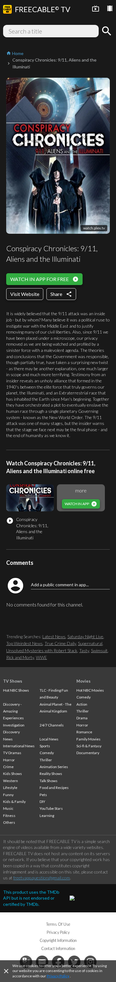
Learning (47, 815)
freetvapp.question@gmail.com (41, 877)
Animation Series (54, 766)
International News (19, 746)
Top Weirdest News (24, 643)
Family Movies (88, 739)
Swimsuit (99, 650)
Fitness (9, 815)
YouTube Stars (51, 808)
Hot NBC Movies (90, 690)
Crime (8, 766)
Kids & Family (14, 801)
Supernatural (90, 643)
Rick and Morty (20, 657)
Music (8, 808)
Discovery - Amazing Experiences (13, 711)
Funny (8, 794)
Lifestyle (10, 787)
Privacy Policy (58, 976)
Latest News (54, 636)
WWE (41, 657)
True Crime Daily (60, 643)
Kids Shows (12, 773)
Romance (84, 732)
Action (81, 704)
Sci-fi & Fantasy (88, 746)
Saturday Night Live (85, 636)
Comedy (47, 752)
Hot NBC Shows (16, 690)
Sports (45, 746)
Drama (82, 718)
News (8, 739)
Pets (43, 794)
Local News (49, 739)
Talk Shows (49, 780)
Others (9, 822)
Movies (83, 681)
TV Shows (12, 681)
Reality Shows (51, 773)
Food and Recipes (54, 787)
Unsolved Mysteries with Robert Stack (41, 650)
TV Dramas (12, 752)
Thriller (46, 760)
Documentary (87, 752)
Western (10, 780)
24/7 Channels (52, 725)
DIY (42, 801)
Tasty (84, 650)
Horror (9, 760)
